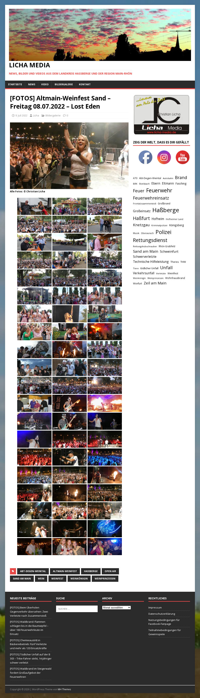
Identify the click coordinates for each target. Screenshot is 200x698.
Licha (36, 115)
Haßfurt (141, 218)
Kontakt (85, 84)
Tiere (136, 268)
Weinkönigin (79, 578)
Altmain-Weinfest (65, 571)
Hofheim (158, 219)
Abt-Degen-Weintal (33, 571)
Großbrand (164, 203)
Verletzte (161, 273)
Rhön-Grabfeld (167, 246)
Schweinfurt (169, 251)
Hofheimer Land (174, 219)
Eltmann (168, 183)
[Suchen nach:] (77, 608)
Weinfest (57, 578)
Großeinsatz (142, 211)
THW (183, 262)
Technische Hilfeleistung (151, 261)
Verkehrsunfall (143, 273)
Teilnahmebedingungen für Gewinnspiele (164, 632)
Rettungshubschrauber (145, 246)
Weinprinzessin (105, 578)
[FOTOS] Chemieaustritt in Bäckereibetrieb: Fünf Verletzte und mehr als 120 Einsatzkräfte (28, 644)
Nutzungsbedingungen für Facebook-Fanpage (164, 622)
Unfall (166, 267)
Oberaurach (147, 233)
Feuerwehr (159, 190)
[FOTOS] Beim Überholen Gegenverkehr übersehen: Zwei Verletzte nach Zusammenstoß (29, 611)
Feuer (138, 190)
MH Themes (64, 689)
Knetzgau (141, 224)
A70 (135, 178)
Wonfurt (137, 283)
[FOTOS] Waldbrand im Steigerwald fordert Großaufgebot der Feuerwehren (30, 673)
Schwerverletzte (144, 256)
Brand (181, 177)
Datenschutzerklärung (161, 613)
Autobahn (168, 178)
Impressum (155, 607)
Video (45, 84)
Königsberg (176, 225)
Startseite (15, 84)
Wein (41, 578)
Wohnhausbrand (175, 278)
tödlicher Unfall (149, 268)
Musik (136, 233)
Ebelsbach (144, 183)
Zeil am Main (155, 283)
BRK (135, 183)
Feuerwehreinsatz (151, 198)
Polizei (163, 232)
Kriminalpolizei (159, 225)
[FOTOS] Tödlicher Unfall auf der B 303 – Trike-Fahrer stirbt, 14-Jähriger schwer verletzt (31, 658)
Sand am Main (22, 578)
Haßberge (91, 571)
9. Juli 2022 (21, 115)
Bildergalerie (64, 84)
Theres (175, 262)
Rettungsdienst (150, 240)
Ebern (155, 183)
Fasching (181, 183)
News (31, 84)
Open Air (110, 571)
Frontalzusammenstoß (144, 203)
